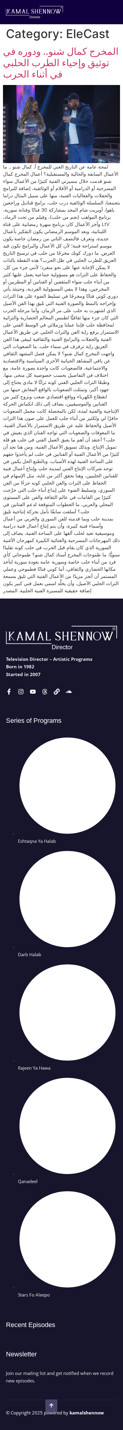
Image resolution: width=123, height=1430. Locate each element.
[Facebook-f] (9, 692)
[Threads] (45, 692)
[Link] (57, 692)
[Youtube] (33, 692)
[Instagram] (21, 692)
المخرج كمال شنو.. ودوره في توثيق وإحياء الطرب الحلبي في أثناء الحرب (61, 62)
